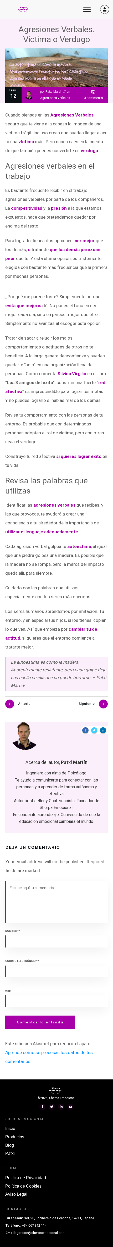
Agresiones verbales (55, 98)
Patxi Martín (54, 91)
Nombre (12, 930)
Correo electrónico (22, 961)
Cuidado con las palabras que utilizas (42, 587)
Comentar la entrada (40, 1022)
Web (8, 990)
